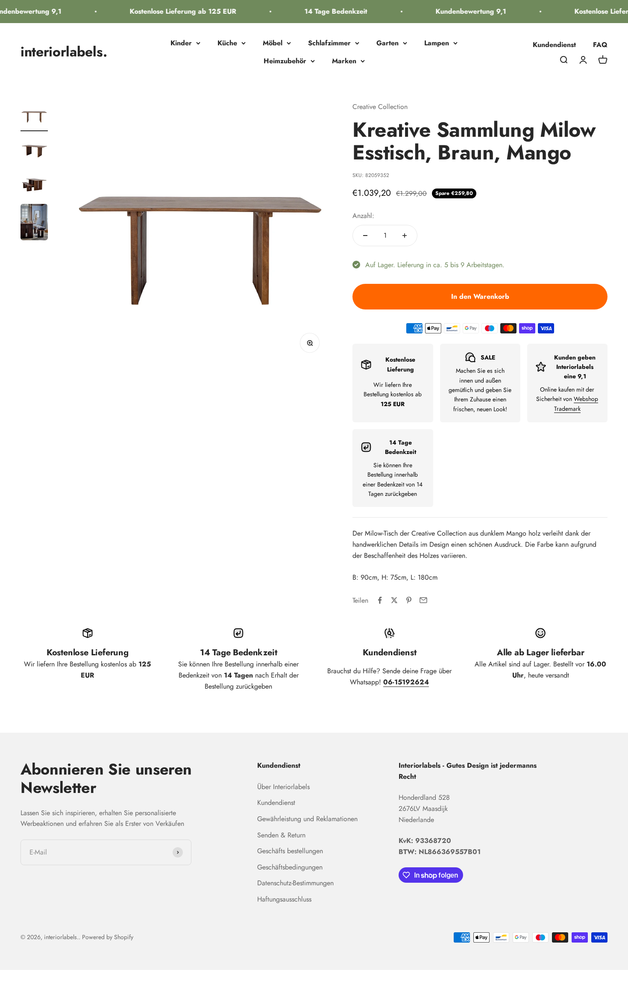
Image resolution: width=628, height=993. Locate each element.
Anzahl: (363, 216)
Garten (387, 43)
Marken (344, 61)
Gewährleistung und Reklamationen (307, 819)
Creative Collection (380, 107)
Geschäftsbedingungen (290, 867)
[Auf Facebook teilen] (380, 600)
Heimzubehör (285, 61)
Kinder (181, 43)
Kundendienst (554, 45)
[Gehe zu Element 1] (34, 116)
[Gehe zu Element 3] (34, 185)
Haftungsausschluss (284, 899)
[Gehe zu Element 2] (34, 150)
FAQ (600, 45)
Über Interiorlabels (283, 787)
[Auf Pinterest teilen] (409, 600)
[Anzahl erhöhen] (404, 235)
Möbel (272, 43)
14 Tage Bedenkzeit (329, 11)
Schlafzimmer (329, 43)
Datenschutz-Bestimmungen (295, 883)
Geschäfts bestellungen (290, 851)
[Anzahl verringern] (365, 235)
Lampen (436, 43)
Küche (227, 43)
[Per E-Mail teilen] (423, 600)
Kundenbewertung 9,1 (464, 11)
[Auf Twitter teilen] (394, 600)
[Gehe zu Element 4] (34, 223)
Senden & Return (281, 835)
